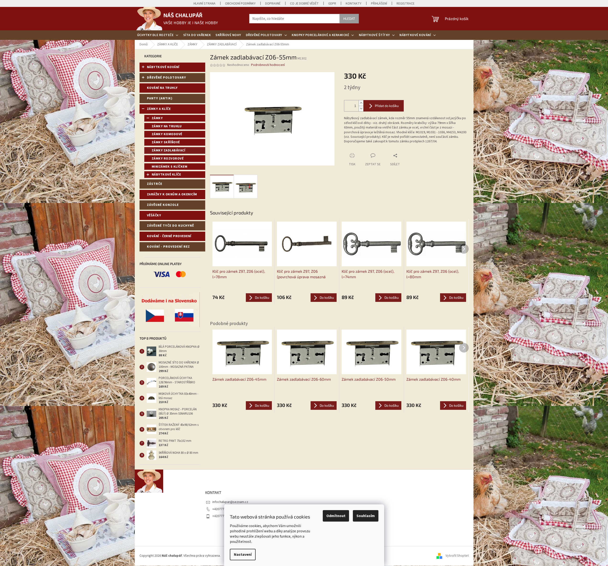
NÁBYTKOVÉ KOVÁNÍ (163, 67)
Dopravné (272, 3)
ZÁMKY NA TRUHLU (167, 126)
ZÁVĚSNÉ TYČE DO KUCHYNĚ (170, 225)
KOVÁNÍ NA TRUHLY (162, 87)
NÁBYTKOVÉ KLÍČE (166, 174)
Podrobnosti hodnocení (268, 65)
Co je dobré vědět (304, 3)
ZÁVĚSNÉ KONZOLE (163, 205)
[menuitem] (158, 35)
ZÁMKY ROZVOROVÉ (168, 158)
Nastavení (243, 554)
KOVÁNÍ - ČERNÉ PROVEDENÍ (169, 236)
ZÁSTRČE (154, 184)
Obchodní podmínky (240, 3)
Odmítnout (335, 515)
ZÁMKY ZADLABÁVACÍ (168, 150)
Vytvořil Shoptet (457, 555)
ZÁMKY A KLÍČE (159, 109)
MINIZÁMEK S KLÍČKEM (170, 166)
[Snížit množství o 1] (361, 108)
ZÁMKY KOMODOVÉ (167, 134)
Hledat (349, 18)
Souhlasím (365, 515)
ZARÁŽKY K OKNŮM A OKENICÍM (172, 194)
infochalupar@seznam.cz (230, 502)
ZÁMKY (157, 118)
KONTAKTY (353, 3)
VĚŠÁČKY (154, 215)
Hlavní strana (204, 3)
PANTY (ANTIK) (159, 98)
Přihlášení (379, 3)
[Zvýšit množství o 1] (361, 103)
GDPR (332, 3)
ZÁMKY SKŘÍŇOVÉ (166, 142)
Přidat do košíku (387, 106)
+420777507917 (223, 509)
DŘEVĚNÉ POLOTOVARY (166, 77)
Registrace (405, 3)
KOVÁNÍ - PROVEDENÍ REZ (168, 246)
